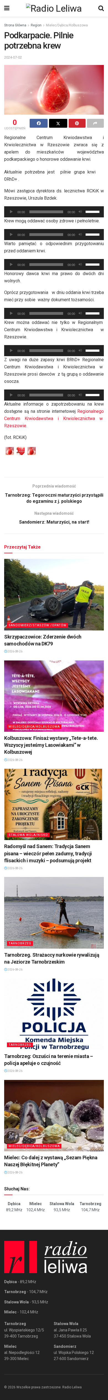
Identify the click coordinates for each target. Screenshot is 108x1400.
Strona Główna (15, 25)
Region (36, 25)
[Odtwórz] (11, 212)
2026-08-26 (14, 651)
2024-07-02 (13, 57)
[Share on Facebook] (39, 123)
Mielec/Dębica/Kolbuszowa (67, 25)
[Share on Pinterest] (77, 123)
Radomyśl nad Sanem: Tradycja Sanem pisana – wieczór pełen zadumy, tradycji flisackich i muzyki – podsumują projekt (48, 853)
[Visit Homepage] (54, 8)
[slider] (93, 211)
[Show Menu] (6, 8)
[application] (54, 211)
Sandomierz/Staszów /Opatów (37, 625)
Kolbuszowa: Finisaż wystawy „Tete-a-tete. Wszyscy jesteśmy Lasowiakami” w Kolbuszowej (51, 745)
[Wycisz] (80, 212)
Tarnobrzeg (20, 943)
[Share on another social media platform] (95, 123)
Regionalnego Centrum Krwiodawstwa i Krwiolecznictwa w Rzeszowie (54, 418)
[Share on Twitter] (58, 123)
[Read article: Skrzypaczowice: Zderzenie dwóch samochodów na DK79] (54, 594)
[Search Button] (101, 8)
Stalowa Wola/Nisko (28, 835)
